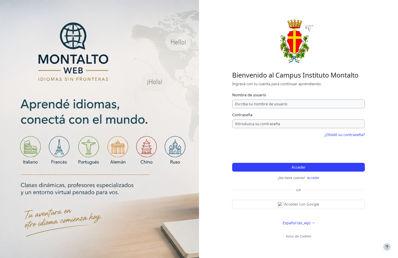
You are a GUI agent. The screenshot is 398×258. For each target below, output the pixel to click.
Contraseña (242, 114)
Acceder (299, 167)
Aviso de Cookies (298, 236)
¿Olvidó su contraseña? (345, 134)
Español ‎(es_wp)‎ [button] (297, 222)
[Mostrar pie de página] (387, 247)
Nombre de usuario (249, 94)
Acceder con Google (301, 204)
